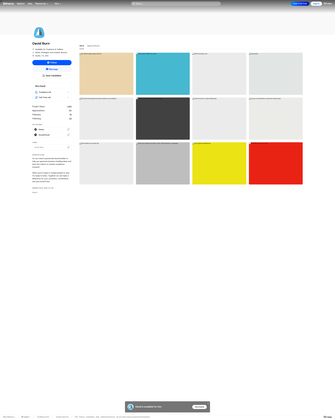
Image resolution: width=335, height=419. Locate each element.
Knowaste (256, 89)
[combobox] (177, 4)
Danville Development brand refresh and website (101, 132)
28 (70, 118)
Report (35, 192)
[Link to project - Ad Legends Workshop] (219, 163)
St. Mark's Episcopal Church (95, 89)
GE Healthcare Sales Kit (93, 178)
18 (70, 114)
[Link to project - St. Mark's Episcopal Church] (106, 74)
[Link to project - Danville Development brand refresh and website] (106, 118)
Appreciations (93, 46)
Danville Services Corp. (262, 178)
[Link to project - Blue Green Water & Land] (163, 74)
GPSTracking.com (203, 89)
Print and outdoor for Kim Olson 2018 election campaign (161, 177)
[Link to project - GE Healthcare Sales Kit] (106, 163)
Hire (57, 3)
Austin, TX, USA (41, 56)
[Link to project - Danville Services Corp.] (276, 163)
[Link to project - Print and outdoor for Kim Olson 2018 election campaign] (163, 163)
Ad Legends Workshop (205, 178)
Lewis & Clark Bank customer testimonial (271, 133)
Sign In (316, 3)
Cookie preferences (107, 417)
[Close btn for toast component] (208, 403)
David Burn (85, 92)
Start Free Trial (300, 3)
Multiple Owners (200, 92)
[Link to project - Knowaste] (276, 74)
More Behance (8, 417)
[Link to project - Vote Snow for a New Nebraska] (219, 118)
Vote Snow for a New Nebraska (210, 133)
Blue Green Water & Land (150, 89)
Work (81, 46)
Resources (40, 3)
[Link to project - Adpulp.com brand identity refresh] (163, 118)
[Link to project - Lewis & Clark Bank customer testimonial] (276, 118)
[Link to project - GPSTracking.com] (219, 74)
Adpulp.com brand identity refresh (155, 133)
